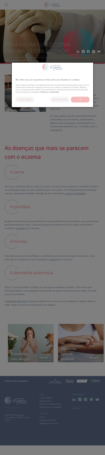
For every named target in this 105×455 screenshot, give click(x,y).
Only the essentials (59, 99)
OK (80, 99)
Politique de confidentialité (49, 92)
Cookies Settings (24, 99)
